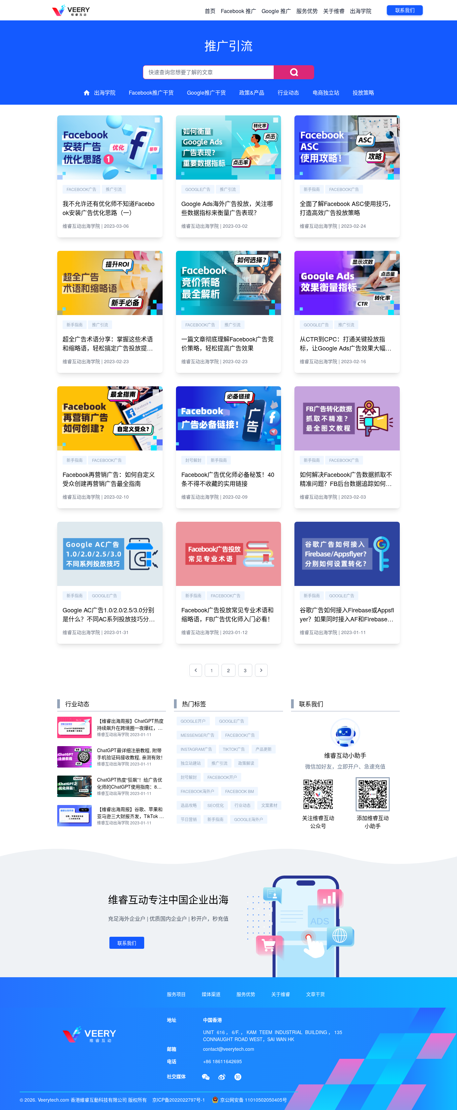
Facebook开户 (222, 777)
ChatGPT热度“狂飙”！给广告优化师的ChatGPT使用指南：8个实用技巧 (129, 786)
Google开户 (193, 721)
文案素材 (269, 805)
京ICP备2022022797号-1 (178, 1099)
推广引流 (114, 189)
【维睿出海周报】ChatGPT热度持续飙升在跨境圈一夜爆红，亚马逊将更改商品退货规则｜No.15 (131, 727)
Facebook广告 (81, 189)
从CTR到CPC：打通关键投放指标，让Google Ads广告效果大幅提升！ (345, 347)
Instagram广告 (196, 749)
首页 (210, 11)
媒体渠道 (211, 994)
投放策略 (363, 92)
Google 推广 (276, 11)
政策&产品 (251, 92)
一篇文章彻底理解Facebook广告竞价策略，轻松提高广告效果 (227, 343)
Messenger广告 (197, 735)
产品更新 (264, 749)
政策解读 (246, 763)
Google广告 (197, 189)
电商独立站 (325, 92)
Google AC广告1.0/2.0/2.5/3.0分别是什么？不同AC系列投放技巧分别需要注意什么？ (109, 618)
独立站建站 (191, 763)
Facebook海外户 (197, 791)
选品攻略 (189, 805)
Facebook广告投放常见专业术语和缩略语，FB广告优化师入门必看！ (227, 614)
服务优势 (307, 11)
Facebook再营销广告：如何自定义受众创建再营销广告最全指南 (109, 479)
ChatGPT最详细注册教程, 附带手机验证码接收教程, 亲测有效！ (131, 754)
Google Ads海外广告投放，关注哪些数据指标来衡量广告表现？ (227, 208)
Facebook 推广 (238, 11)
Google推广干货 (206, 92)
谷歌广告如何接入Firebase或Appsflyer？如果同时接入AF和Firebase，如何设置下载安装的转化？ (347, 618)
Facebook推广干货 (151, 92)
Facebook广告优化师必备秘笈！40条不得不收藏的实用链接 (227, 479)
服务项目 (176, 994)
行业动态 (288, 92)
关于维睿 (334, 11)
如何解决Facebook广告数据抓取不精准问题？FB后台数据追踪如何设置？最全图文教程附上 (346, 483)
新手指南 (312, 189)
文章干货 (315, 994)
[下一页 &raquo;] (261, 670)
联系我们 (404, 10)
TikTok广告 (234, 749)
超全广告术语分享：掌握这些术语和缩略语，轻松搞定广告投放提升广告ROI (108, 347)
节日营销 (189, 819)
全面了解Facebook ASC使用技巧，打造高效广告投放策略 (347, 208)
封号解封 (193, 460)
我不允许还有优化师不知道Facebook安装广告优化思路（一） (109, 208)
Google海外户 (248, 819)
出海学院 (360, 11)
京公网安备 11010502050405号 (253, 1099)
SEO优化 (215, 805)
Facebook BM (239, 791)
